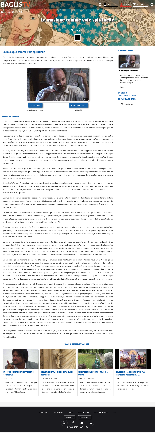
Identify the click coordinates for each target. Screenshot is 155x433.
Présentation (83, 412)
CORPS (112, 4)
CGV (114, 412)
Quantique (8, 378)
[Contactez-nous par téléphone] (91, 423)
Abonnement (84, 417)
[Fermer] (83, 92)
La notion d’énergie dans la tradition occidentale (19, 373)
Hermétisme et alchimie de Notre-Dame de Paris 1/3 (57, 373)
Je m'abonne (35, 105)
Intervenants (59, 412)
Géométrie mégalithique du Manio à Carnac (93, 373)
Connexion (100, 4)
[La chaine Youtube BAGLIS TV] (64, 423)
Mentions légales (101, 412)
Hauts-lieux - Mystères (49, 378)
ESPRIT (141, 4)
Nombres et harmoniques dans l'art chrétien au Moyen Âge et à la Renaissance (130, 374)
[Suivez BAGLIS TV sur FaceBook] (73, 423)
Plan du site (43, 412)
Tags (71, 412)
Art (117, 378)
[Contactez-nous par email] (82, 423)
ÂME (127, 4)
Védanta (79, 30)
